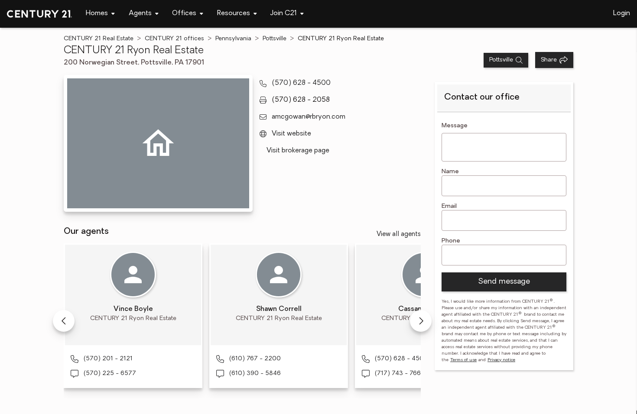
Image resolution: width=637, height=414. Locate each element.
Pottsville (274, 39)
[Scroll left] (64, 321)
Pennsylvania (233, 39)
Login (621, 13)
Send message (504, 282)
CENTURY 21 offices (174, 39)
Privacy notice (501, 360)
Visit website (291, 133)
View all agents (399, 234)
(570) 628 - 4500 (301, 83)
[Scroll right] (421, 321)
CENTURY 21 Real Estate (98, 39)
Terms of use (463, 360)
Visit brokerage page (297, 150)
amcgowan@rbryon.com (308, 116)
